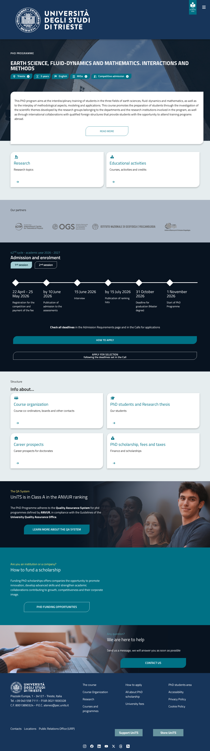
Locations (30, 728)
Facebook (92, 746)
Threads (120, 746)
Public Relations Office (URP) (57, 728)
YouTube (106, 746)
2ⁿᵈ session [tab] (46, 265)
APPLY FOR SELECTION (105, 355)
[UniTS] (53, 20)
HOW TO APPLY (105, 340)
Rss (128, 746)
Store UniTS (168, 732)
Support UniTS (128, 732)
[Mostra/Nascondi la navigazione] (203, 7)
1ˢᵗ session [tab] (21, 265)
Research (88, 699)
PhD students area (180, 685)
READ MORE (107, 131)
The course (89, 685)
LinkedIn (99, 746)
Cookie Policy (176, 706)
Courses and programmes (90, 708)
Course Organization (95, 692)
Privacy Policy (177, 699)
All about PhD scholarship (134, 694)
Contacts (15, 728)
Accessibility (176, 692)
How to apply (134, 685)
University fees (135, 704)
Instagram (84, 746)
